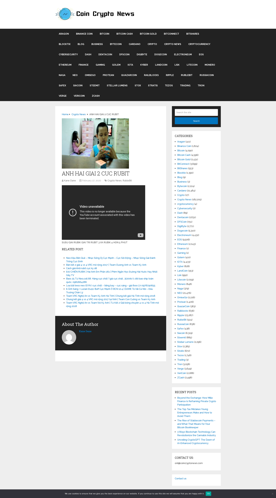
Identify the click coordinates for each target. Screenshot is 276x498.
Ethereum (65, 64)
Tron (201, 85)
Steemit (95, 85)
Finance (84, 64)
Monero (210, 64)
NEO (75, 75)
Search (196, 121)
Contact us (180, 478)
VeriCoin (79, 95)
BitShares (192, 33)
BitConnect (171, 33)
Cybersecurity (68, 54)
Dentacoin (105, 54)
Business (97, 44)
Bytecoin (116, 44)
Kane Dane (70, 180)
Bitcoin (104, 33)
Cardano (134, 44)
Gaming (100, 64)
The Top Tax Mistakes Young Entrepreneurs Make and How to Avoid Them (194, 412)
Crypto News (172, 44)
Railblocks (151, 75)
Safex (62, 85)
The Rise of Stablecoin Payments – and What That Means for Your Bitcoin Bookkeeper (196, 424)
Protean (108, 75)
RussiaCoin (207, 75)
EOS (201, 54)
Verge (63, 95)
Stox (138, 85)
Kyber (144, 64)
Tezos (169, 85)
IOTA (130, 64)
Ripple (170, 75)
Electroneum (183, 54)
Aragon (64, 33)
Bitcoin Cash (124, 33)
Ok (208, 493)
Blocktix (64, 44)
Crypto (152, 44)
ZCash (96, 95)
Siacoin (78, 85)
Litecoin (192, 64)
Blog (81, 44)
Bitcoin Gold (148, 33)
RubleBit (186, 75)
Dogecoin (160, 54)
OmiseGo (90, 75)
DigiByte (142, 54)
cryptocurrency (199, 44)
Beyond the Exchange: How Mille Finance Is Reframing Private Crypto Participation (196, 401)
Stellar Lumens (117, 85)
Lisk (177, 64)
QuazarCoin (129, 75)
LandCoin (161, 64)
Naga (62, 75)
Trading (185, 85)
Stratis (153, 85)
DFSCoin (124, 54)
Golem (116, 64)
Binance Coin (84, 33)
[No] (272, 493)
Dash (88, 54)
